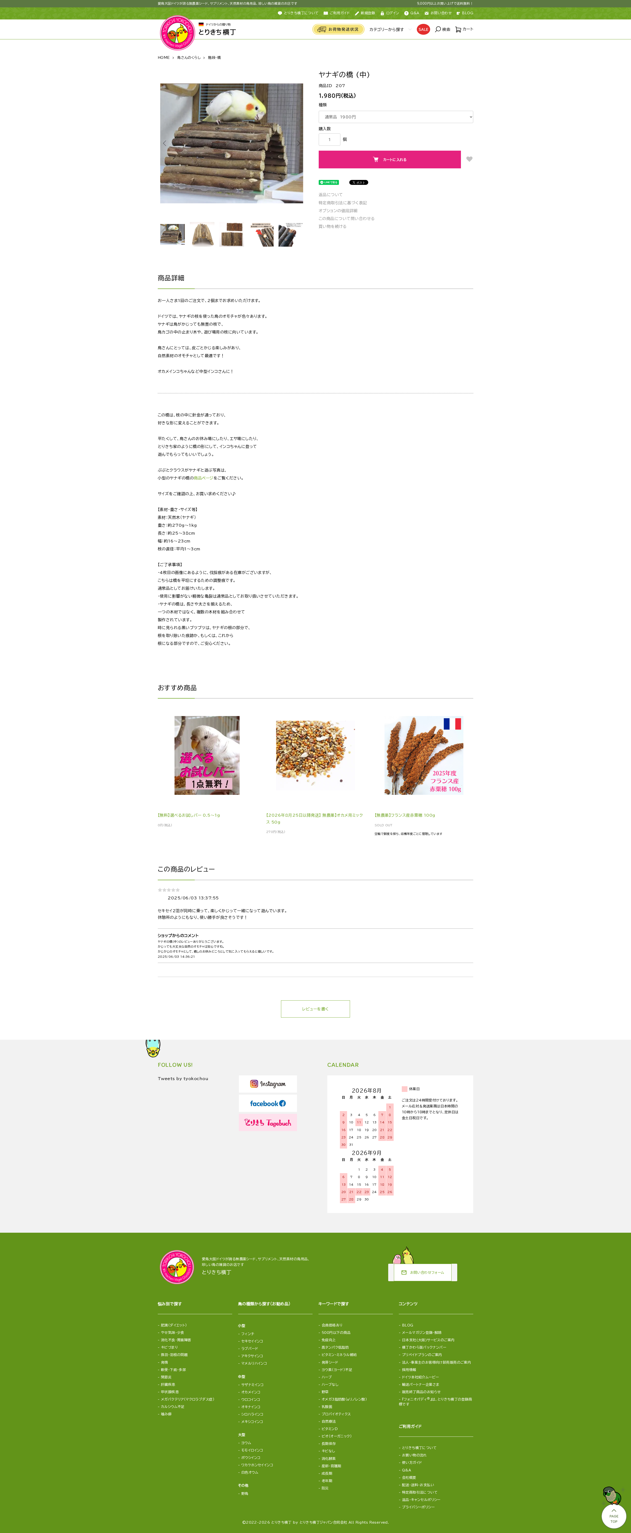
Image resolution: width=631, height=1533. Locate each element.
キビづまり (169, 1347)
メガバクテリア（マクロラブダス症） (187, 1399)
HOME (164, 57)
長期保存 (329, 1443)
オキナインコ (251, 1407)
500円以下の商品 (336, 1332)
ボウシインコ (251, 1457)
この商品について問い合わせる (347, 219)
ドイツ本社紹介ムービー (420, 1377)
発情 (164, 1362)
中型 (241, 1376)
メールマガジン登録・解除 (422, 1332)
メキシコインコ (252, 1421)
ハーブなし (330, 1384)
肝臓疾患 (168, 1384)
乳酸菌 (327, 1406)
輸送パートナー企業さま (420, 1384)
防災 (325, 1488)
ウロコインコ (250, 1399)
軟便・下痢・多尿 (173, 1370)
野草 (325, 1392)
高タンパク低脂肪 (335, 1347)
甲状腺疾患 (170, 1392)
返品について (331, 195)
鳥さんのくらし (189, 57)
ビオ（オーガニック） (337, 1436)
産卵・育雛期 (331, 1466)
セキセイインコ (252, 1341)
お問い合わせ (441, 13)
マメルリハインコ (254, 1363)
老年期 (327, 1481)
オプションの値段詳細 (338, 211)
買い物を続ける (333, 226)
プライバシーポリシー (418, 1507)
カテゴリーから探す (386, 30)
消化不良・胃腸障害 (176, 1340)
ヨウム (246, 1443)
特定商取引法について (420, 1492)
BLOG (467, 13)
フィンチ (247, 1334)
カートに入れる (395, 159)
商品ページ (203, 478)
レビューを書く (315, 1009)
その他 (243, 1485)
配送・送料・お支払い (418, 1485)
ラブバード (249, 1348)
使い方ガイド (412, 1462)
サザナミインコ (252, 1385)
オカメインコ (251, 1392)
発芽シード (330, 1362)
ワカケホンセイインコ (257, 1465)
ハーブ (327, 1377)
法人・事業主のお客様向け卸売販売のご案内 (436, 1362)
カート (467, 29)
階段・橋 (214, 57)
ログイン (392, 13)
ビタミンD (330, 1429)
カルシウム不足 (173, 1406)
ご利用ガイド (340, 13)
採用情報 (409, 1370)
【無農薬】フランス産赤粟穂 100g (405, 815)
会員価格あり (332, 1325)
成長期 (327, 1473)
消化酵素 (329, 1458)
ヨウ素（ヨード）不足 (337, 1370)
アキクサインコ (252, 1356)
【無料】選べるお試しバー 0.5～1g (189, 815)
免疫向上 (329, 1340)
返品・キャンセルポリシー (421, 1499)
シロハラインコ (252, 1414)
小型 (241, 1325)
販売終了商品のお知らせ (421, 1392)
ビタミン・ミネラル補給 (339, 1355)
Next (298, 143)
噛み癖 (166, 1414)
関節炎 (166, 1377)
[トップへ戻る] (613, 1506)
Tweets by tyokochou (183, 1079)
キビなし (328, 1451)
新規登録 (368, 13)
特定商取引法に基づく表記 (343, 203)
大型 (241, 1435)
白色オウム (249, 1472)
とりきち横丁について (301, 13)
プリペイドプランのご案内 (422, 1355)
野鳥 (244, 1493)
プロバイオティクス (336, 1414)
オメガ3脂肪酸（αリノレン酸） (344, 1399)
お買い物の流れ (414, 1455)
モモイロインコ (252, 1450)
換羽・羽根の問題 (174, 1355)
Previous (165, 143)
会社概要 (409, 1477)
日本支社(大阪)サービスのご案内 (428, 1340)
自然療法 (329, 1421)
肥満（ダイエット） (174, 1325)
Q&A (415, 13)
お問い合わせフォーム (422, 1272)
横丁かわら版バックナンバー (424, 1347)
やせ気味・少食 (172, 1332)
